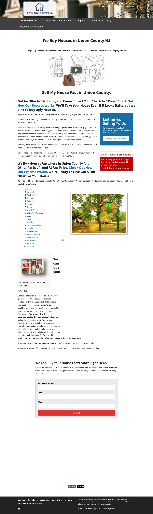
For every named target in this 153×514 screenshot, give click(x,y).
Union (29, 189)
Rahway (30, 207)
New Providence (33, 234)
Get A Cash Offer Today (112, 7)
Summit (30, 216)
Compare (80, 20)
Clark (29, 219)
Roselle (30, 222)
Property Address (46, 383)
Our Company (48, 20)
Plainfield (30, 201)
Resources (22, 503)
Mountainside (32, 237)
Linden (29, 204)
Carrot (112, 508)
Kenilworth (31, 240)
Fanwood (30, 246)
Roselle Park (32, 231)
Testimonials (95, 20)
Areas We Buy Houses (30, 26)
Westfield (31, 195)
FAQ (109, 20)
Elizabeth (30, 192)
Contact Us (129, 7)
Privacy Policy (32, 503)
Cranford (30, 198)
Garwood (30, 243)
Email (40, 392)
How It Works (65, 20)
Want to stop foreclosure (28, 127)
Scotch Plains (32, 210)
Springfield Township (35, 213)
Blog (40, 503)
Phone (41, 402)
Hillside (30, 228)
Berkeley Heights (34, 225)
